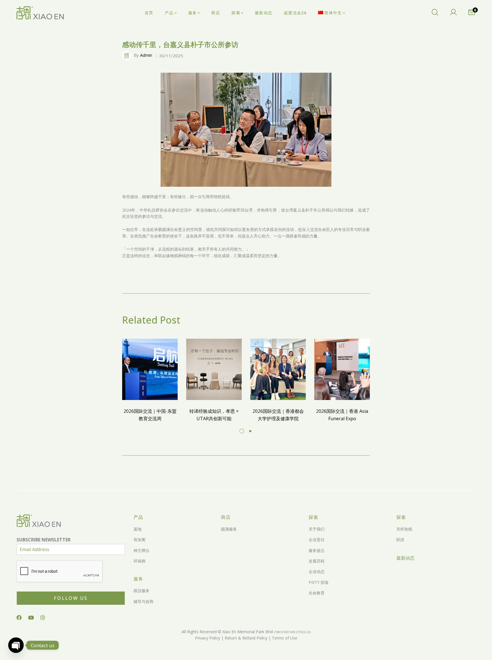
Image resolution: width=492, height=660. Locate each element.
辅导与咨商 (143, 601)
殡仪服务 (141, 590)
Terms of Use (284, 638)
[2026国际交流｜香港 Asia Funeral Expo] (342, 369)
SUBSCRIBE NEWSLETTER (44, 540)
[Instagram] (42, 617)
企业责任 (317, 539)
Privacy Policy (207, 638)
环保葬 (139, 561)
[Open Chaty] (16, 645)
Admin (146, 55)
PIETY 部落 (319, 582)
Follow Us (71, 598)
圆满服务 (229, 529)
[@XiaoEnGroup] (31, 617)
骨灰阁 (139, 539)
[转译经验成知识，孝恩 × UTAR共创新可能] (214, 369)
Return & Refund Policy (245, 638)
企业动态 (317, 571)
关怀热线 (404, 529)
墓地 (138, 529)
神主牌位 (141, 550)
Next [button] (325, 129)
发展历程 (317, 561)
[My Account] (453, 12)
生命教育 (317, 593)
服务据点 (317, 550)
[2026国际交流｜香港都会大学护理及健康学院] (278, 369)
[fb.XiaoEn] (19, 617)
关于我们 (317, 529)
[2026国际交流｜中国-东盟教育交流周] (150, 369)
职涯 (400, 539)
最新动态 (405, 558)
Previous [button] (167, 129)
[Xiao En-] (40, 13)
